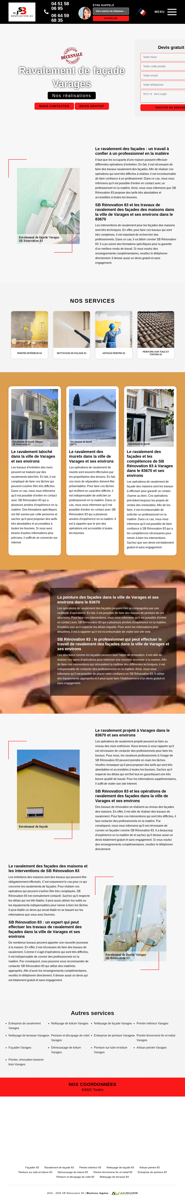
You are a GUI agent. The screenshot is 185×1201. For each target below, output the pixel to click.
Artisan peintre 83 (149, 1167)
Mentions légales (97, 1193)
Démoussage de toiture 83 (73, 1172)
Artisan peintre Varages (152, 1047)
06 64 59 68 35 (60, 18)
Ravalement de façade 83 (59, 1167)
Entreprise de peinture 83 (152, 1172)
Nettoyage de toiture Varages (69, 1023)
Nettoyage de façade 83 (120, 1167)
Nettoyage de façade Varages (113, 1023)
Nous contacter (54, 106)
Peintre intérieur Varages (152, 1023)
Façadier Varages (19, 1047)
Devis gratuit (91, 106)
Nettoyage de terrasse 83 (114, 1176)
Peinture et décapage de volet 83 (75, 1176)
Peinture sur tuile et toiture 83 (35, 1172)
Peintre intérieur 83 (90, 1167)
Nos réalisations (71, 95)
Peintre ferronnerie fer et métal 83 (112, 1172)
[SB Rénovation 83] (21, 12)
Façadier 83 (32, 1167)
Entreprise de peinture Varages (114, 1035)
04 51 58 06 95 (60, 6)
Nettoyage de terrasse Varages (28, 1035)
